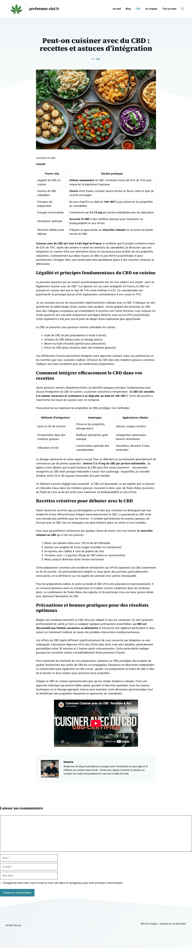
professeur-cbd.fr (44, 9)
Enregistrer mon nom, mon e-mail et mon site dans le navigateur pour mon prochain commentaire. (63, 882)
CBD (138, 8)
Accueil (117, 8)
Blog (128, 8)
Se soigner (151, 8)
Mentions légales (149, 923)
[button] (182, 8)
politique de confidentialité (173, 923)
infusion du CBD (98, 359)
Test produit (169, 8)
